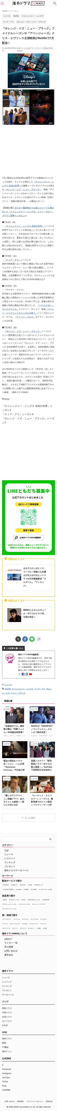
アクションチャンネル (10, 904)
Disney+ (23, 885)
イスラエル (35, 919)
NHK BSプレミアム (34, 900)
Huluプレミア (39, 885)
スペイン (44, 923)
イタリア (44, 919)
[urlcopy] (39, 639)
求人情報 (8, 946)
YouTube (6, 1077)
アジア (5, 1001)
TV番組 (5, 1047)
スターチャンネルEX (46, 889)
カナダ (25, 923)
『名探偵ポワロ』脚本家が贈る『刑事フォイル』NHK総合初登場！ (13, 729)
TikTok (5, 1081)
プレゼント (9, 866)
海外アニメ (7, 1051)
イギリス (26, 919)
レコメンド (9, 858)
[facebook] (25, 639)
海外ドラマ (7, 1038)
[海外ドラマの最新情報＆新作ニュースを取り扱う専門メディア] (28, 3)
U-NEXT (34, 889)
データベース (8, 994)
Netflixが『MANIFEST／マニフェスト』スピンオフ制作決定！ (42, 729)
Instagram (6, 1073)
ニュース (8, 685)
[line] (32, 639)
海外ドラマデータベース (16, 870)
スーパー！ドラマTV (39, 904)
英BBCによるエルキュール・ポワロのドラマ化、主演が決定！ (34, 613)
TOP (6, 850)
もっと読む (30, 817)
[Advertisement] (28, 453)
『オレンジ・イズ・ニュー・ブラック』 (23, 189)
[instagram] (27, 674)
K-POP (5, 1025)
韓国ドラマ (7, 1008)
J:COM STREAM (9, 889)
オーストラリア (15, 923)
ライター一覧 (11, 942)
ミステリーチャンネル (10, 909)
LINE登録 (6, 1090)
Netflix (16, 16)
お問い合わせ (11, 950)
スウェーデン (34, 923)
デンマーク (7, 928)
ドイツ (16, 928)
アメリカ (17, 919)
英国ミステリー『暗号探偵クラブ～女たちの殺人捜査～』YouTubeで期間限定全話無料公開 (41, 767)
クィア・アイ (8, 22)
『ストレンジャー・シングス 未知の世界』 (24, 226)
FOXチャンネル (14, 900)
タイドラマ (7, 1021)
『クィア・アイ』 (12, 260)
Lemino (19, 889)
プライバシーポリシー (35, 1101)
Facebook (6, 1069)
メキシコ (32, 928)
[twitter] (18, 639)
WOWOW (46, 900)
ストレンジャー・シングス (32, 16)
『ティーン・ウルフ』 (25, 317)
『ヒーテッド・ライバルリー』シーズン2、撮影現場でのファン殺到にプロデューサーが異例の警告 (42, 801)
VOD (4, 1032)
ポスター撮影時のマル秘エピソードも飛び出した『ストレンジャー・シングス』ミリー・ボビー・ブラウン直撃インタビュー (28, 211)
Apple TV (15, 885)
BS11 (5, 900)
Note (4, 1086)
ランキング (9, 862)
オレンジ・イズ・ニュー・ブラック (31, 22)
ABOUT (8, 939)
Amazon (6, 885)
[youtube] (30, 674)
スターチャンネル (25, 904)
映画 (4, 1043)
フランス (23, 928)
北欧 (39, 928)
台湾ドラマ (7, 1017)
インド (6, 923)
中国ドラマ (7, 1012)
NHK (24, 900)
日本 (45, 928)
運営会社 (8, 954)
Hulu (30, 885)
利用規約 (20, 1101)
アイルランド (7, 919)
